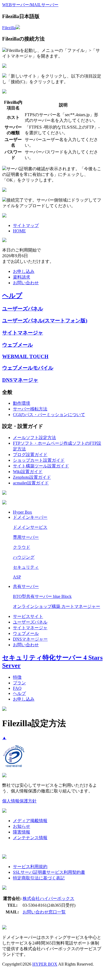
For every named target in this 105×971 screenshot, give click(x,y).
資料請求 (21, 277)
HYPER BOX (44, 964)
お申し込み (23, 271)
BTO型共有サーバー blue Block (42, 596)
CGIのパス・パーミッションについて (49, 414)
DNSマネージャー (30, 639)
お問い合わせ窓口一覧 (44, 912)
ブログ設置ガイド (30, 454)
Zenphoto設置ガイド (32, 477)
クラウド (21, 547)
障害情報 (21, 832)
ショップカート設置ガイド (39, 460)
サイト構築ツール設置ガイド (41, 466)
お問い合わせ (26, 282)
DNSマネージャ (20, 380)
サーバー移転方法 (30, 409)
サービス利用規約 (30, 866)
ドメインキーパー (30, 517)
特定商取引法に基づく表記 (39, 878)
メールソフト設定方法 (34, 437)
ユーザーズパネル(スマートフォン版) (44, 320)
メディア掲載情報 (30, 820)
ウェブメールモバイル (27, 368)
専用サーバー (26, 537)
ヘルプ (12, 295)
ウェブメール (17, 345)
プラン (19, 683)
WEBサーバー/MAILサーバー (30, 4)
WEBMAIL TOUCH (25, 356)
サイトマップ (26, 225)
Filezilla (9, 27)
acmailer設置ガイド (31, 483)
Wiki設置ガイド (28, 471)
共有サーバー (26, 586)
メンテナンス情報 (30, 837)
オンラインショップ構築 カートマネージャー (56, 606)
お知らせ (21, 826)
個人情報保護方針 (19, 801)
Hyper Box (22, 512)
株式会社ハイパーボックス (48, 898)
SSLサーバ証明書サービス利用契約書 (49, 872)
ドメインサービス (30, 527)
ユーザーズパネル (22, 309)
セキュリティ (26, 567)
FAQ (17, 688)
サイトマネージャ (22, 333)
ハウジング (23, 557)
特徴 (17, 677)
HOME (19, 231)
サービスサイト (28, 616)
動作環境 (21, 403)
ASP (17, 577)
